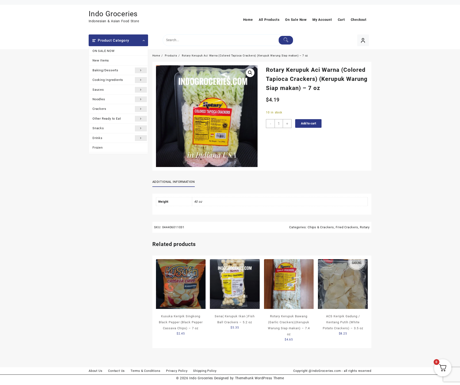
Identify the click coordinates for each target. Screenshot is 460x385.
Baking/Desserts (105, 70)
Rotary (365, 227)
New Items (100, 60)
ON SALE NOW (103, 51)
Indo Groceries (113, 14)
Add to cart (308, 123)
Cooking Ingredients (107, 80)
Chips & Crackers (321, 227)
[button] (250, 72)
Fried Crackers (347, 227)
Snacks (98, 128)
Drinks (97, 138)
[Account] (363, 40)
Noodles (98, 99)
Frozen (97, 147)
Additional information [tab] (173, 182)
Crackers (99, 109)
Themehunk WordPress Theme (259, 378)
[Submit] (286, 40)
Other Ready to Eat (106, 118)
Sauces (98, 89)
